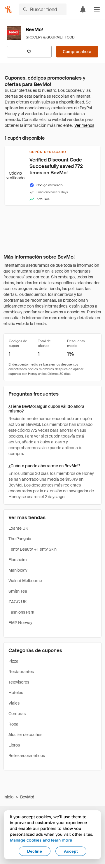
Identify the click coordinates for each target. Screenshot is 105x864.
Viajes (14, 703)
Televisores (18, 682)
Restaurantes (21, 671)
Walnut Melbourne (25, 580)
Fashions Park (21, 612)
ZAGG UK (17, 601)
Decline (34, 851)
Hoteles (15, 692)
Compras (17, 713)
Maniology (17, 570)
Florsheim (17, 559)
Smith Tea (17, 591)
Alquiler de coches (25, 734)
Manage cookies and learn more (41, 839)
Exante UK (18, 528)
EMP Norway (20, 622)
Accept (71, 851)
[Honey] (8, 9)
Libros (14, 745)
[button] (96, 9)
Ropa (13, 724)
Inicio (8, 797)
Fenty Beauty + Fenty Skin (32, 549)
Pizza (13, 661)
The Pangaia (19, 538)
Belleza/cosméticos (26, 755)
